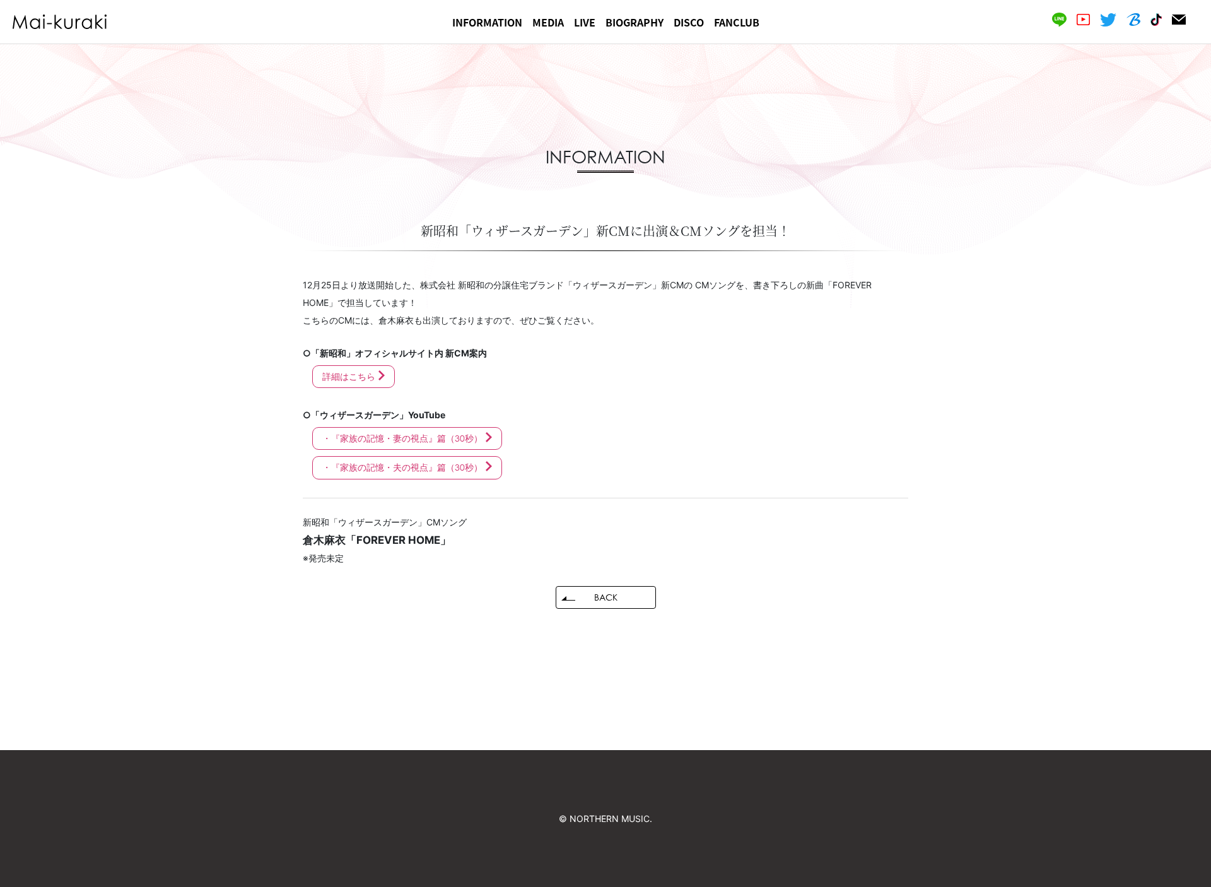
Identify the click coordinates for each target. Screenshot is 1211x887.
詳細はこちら (348, 376)
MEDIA (548, 22)
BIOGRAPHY (635, 22)
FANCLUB (736, 22)
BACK (605, 597)
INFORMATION (487, 22)
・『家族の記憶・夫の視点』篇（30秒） (402, 467)
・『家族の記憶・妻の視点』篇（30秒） (402, 438)
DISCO (689, 22)
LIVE (584, 22)
